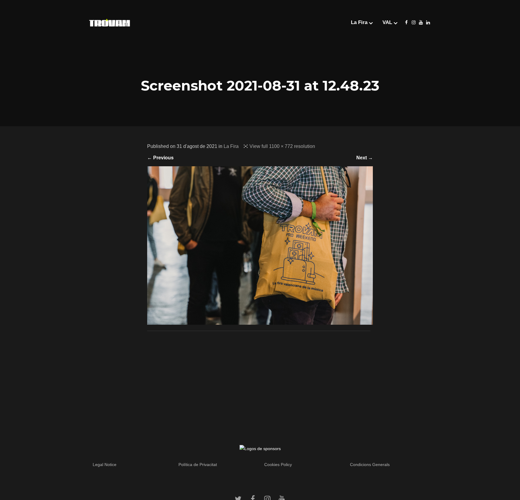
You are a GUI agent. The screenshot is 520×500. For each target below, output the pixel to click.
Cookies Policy (278, 464)
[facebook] (406, 22)
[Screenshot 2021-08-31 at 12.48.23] (260, 320)
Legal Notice (104, 464)
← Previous (160, 157)
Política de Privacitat (197, 464)
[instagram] (413, 22)
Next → (364, 157)
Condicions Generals (370, 464)
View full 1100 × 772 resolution (282, 146)
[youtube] (420, 22)
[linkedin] (428, 22)
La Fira (231, 146)
